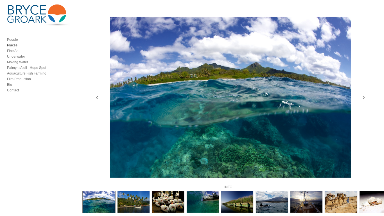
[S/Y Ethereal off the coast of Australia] (306, 202)
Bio (9, 85)
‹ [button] (97, 97)
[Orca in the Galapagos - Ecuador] (271, 202)
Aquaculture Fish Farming (26, 73)
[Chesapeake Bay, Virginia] (237, 202)
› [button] (363, 97)
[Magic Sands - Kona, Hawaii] (202, 202)
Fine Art (13, 51)
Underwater (16, 56)
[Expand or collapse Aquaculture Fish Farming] (50, 73)
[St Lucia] (133, 202)
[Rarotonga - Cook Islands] (99, 202)
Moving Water (17, 62)
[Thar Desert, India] (341, 202)
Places (12, 45)
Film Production (19, 79)
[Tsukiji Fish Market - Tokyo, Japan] (168, 202)
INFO (228, 187)
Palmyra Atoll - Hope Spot (26, 68)
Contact (13, 90)
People (12, 40)
